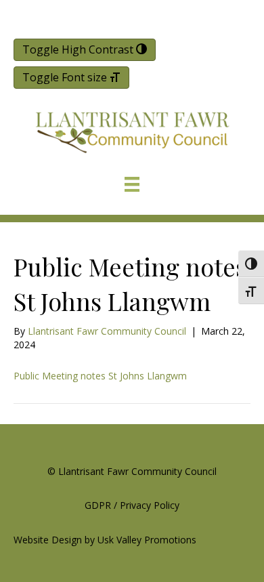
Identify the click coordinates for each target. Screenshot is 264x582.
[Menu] (132, 184)
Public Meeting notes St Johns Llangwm (100, 375)
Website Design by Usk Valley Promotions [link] (105, 539)
